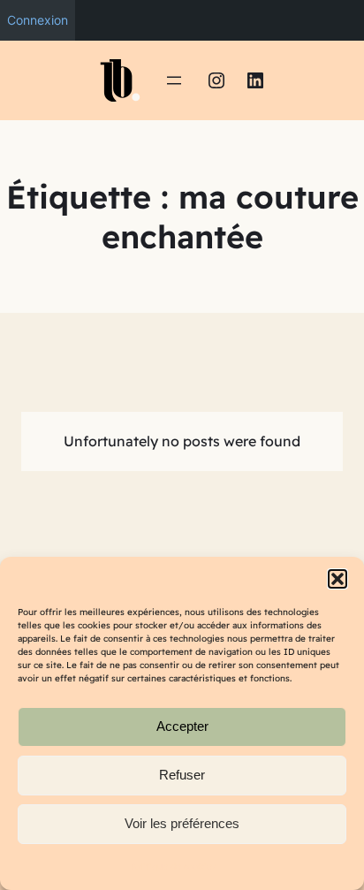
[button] (337, 579)
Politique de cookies (173, 866)
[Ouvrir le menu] (174, 80)
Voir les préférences (182, 823)
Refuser (182, 774)
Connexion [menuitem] (37, 19)
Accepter (182, 726)
